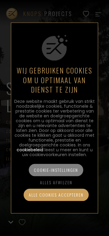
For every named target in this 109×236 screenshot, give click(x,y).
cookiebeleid (30, 150)
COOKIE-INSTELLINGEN (56, 170)
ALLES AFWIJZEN (56, 182)
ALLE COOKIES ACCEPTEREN (56, 195)
